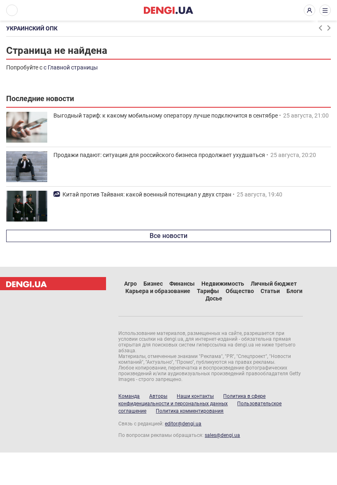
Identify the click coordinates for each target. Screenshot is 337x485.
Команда (129, 396)
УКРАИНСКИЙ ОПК (32, 28)
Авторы (158, 396)
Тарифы (208, 291)
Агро (130, 283)
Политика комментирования (190, 411)
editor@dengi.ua (183, 424)
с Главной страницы (71, 67)
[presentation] (320, 28)
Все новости (168, 236)
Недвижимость (222, 283)
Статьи (270, 291)
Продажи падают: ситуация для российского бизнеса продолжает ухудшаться (159, 155)
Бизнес (153, 283)
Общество (240, 291)
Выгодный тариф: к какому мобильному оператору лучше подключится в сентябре (165, 115)
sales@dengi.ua (222, 435)
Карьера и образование (157, 291)
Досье (213, 298)
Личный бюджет (274, 283)
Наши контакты (195, 396)
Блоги (294, 291)
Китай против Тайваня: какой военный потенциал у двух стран (146, 194)
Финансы (182, 283)
